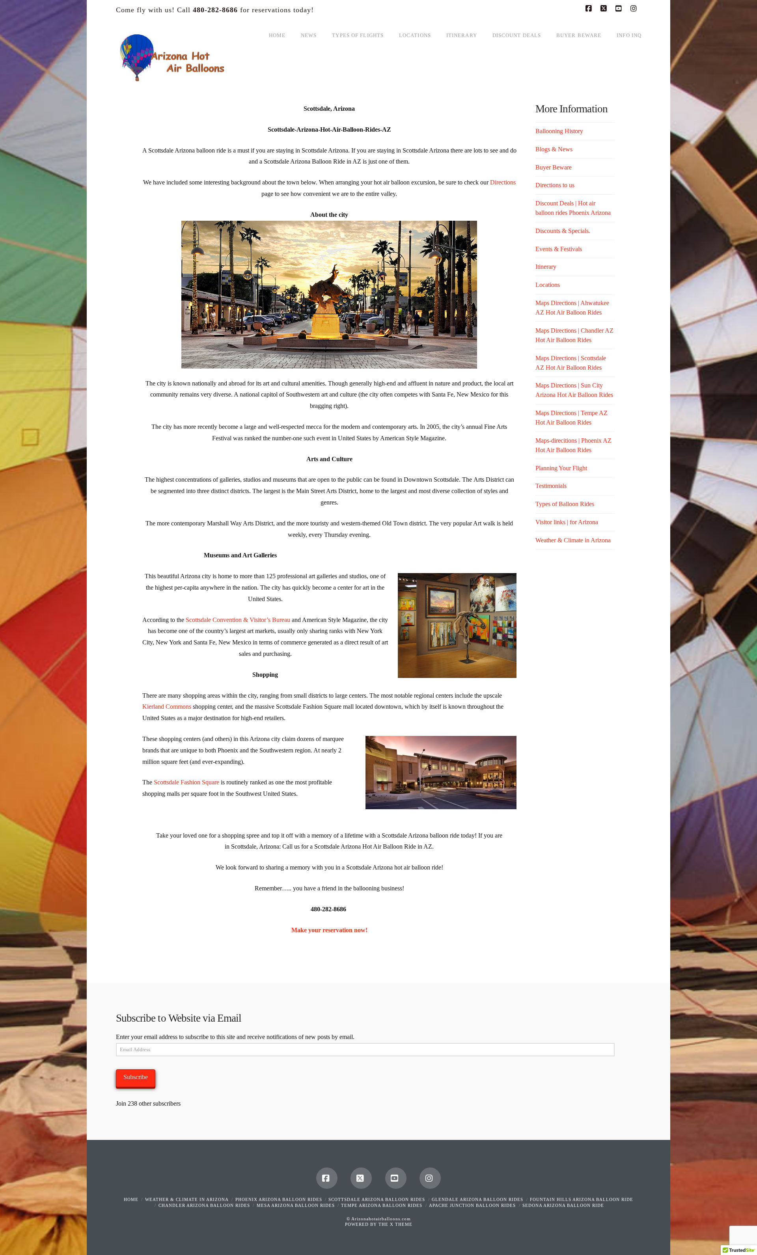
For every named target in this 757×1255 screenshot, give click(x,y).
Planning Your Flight (561, 468)
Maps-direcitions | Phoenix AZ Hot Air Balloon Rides (573, 445)
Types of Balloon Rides (564, 504)
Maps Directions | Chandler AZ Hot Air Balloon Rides (574, 335)
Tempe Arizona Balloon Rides (381, 1205)
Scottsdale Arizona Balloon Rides (376, 1199)
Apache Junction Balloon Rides (472, 1205)
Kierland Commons (166, 706)
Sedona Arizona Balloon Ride (563, 1205)
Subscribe (135, 1077)
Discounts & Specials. (562, 230)
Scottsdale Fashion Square (186, 782)
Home (131, 1199)
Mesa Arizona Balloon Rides (296, 1205)
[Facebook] (590, 8)
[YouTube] (619, 8)
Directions (503, 182)
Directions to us (554, 185)
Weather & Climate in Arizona (573, 540)
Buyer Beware (553, 167)
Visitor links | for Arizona (566, 522)
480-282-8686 (215, 10)
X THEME (401, 1224)
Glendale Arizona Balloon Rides (477, 1199)
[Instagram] (634, 8)
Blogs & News (553, 149)
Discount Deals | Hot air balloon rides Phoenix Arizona (573, 208)
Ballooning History (559, 131)
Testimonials (551, 485)
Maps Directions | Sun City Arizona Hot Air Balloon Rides (574, 390)
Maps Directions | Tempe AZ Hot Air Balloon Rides (571, 418)
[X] (605, 8)
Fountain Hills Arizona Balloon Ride (581, 1199)
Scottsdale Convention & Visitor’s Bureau (238, 619)
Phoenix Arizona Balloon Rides (278, 1199)
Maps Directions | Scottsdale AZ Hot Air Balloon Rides (570, 363)
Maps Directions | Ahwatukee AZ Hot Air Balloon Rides (572, 308)
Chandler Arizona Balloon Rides (204, 1205)
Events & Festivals (558, 249)
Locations (547, 284)
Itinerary (545, 266)
